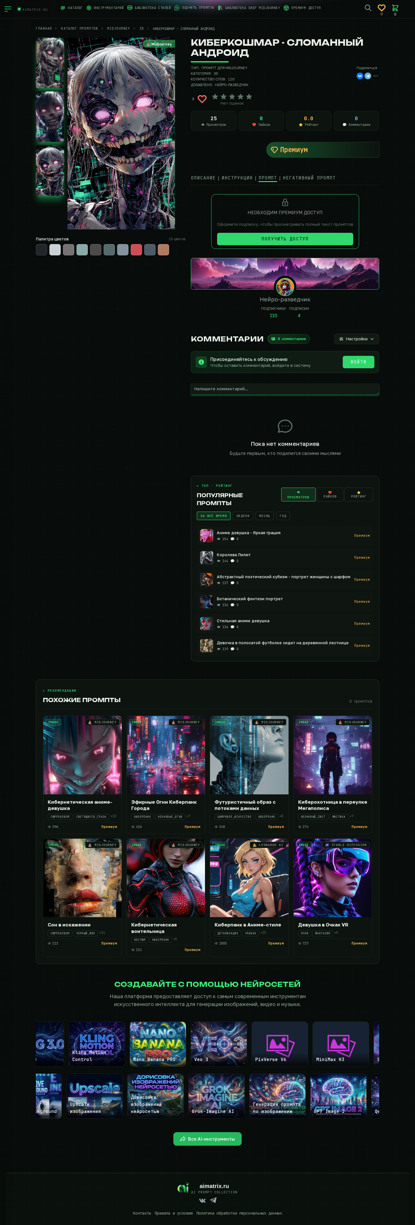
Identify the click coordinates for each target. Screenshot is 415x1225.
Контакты (142, 1213)
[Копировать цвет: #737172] (74, 244)
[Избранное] (382, 8)
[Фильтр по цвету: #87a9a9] (82, 249)
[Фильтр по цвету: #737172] (68, 249)
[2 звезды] (224, 97)
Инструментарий (109, 8)
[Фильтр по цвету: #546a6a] (109, 249)
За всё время (213, 516)
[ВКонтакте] (360, 76)
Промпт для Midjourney (224, 68)
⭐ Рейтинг (358, 494)
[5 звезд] (249, 97)
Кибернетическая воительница (154, 928)
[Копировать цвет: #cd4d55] (141, 244)
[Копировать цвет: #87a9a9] (87, 244)
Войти (358, 362)
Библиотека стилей (153, 8)
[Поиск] (368, 8)
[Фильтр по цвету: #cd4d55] (136, 249)
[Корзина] (395, 8)
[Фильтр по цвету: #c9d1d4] (55, 249)
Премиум (294, 149)
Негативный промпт (309, 178)
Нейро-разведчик (231, 85)
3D (216, 73)
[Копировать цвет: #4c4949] (101, 244)
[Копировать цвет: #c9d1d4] (60, 244)
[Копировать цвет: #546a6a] (114, 244)
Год (283, 516)
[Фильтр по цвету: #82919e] (122, 249)
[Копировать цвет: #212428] (46, 244)
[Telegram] (367, 76)
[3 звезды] (232, 97)
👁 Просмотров (298, 494)
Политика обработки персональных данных (239, 1213)
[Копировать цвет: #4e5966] (155, 244)
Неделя (243, 516)
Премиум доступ (306, 8)
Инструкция (237, 178)
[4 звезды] (240, 97)
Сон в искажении (69, 925)
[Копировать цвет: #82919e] (128, 244)
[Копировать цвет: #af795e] (168, 244)
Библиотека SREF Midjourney (252, 8)
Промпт (268, 178)
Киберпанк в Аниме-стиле (248, 925)
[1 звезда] (215, 97)
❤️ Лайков (330, 494)
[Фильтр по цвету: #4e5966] (150, 249)
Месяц (264, 516)
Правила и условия (173, 1213)
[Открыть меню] (8, 9)
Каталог (75, 8)
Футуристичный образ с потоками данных (245, 805)
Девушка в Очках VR (323, 925)
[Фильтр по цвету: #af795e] (163, 249)
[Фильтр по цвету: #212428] (41, 249)
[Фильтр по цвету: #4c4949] (95, 249)
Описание (203, 178)
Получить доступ (285, 239)
